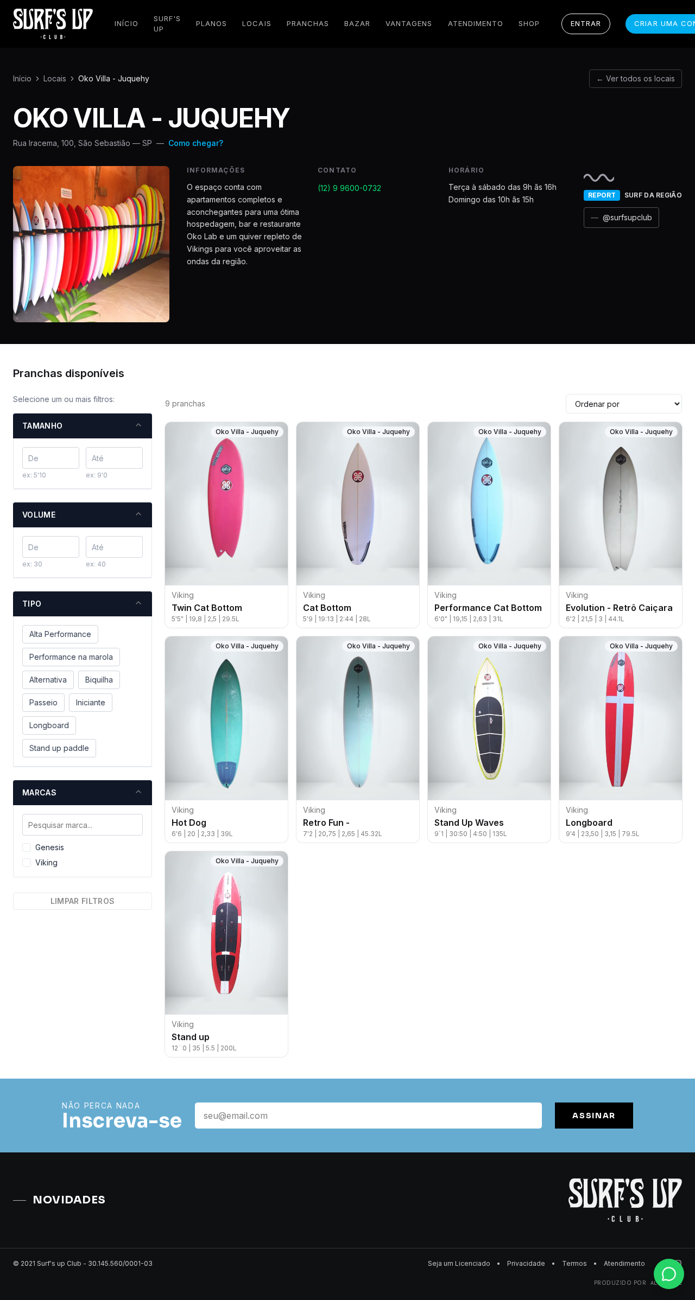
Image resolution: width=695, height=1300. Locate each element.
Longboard (49, 725)
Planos (211, 23)
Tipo (31, 603)
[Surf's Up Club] (53, 24)
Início (126, 23)
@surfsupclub (621, 217)
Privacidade (526, 1263)
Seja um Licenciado (459, 1263)
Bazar (357, 23)
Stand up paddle (59, 748)
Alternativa (48, 679)
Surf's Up (167, 24)
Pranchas (308, 23)
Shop (529, 23)
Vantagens (409, 23)
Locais (256, 23)
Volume (38, 514)
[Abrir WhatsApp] (668, 1272)
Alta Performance (60, 634)
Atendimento (475, 23)
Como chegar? (195, 143)
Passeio (43, 702)
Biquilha (99, 679)
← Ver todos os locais (635, 78)
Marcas (39, 792)
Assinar (594, 1115)
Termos (574, 1263)
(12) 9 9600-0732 (349, 188)
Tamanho (42, 425)
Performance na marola (71, 656)
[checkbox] (26, 847)
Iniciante (90, 702)
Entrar (586, 23)
